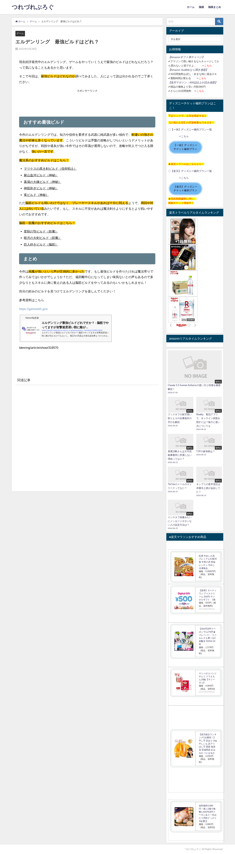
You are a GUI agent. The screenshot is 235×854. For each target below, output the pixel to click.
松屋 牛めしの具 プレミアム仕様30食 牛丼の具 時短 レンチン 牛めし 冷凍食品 (208, 562)
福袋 (201, 7)
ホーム (191, 7)
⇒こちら (178, 136)
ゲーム (20, 33)
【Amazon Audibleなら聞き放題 (187, 70)
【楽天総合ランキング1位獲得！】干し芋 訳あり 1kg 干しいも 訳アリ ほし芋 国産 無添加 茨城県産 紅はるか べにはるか (208, 743)
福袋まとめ (214, 7)
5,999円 (209, 571)
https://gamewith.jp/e (33, 308)
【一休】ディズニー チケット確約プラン (185, 147)
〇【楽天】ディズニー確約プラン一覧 (190, 171)
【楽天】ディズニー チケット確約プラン (185, 188)
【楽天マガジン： (178, 82)
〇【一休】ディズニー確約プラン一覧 (190, 129)
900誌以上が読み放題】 (203, 82)
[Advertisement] (87, 101)
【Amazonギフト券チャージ (185, 57)
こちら (208, 65)
